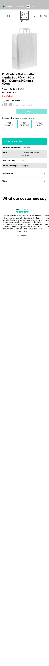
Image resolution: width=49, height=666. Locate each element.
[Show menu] (3, 16)
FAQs (4, 181)
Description (7, 173)
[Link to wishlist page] (35, 16)
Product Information (13, 141)
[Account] (40, 16)
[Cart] (45, 16)
